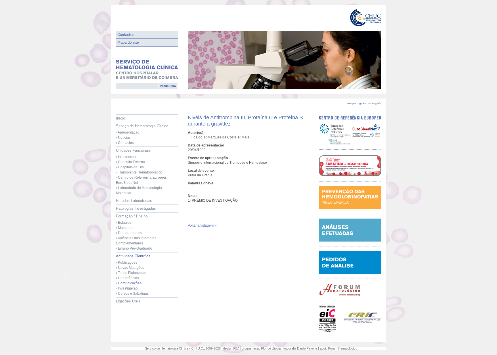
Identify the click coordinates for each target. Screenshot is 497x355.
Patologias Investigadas (136, 208)
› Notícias (123, 138)
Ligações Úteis (128, 301)
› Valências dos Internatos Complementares (136, 240)
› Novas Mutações (130, 268)
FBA (236, 348)
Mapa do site (128, 42)
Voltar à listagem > (202, 225)
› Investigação (127, 288)
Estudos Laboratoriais (134, 200)
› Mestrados (125, 228)
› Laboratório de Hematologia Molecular (139, 190)
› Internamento (127, 157)
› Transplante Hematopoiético (139, 172)
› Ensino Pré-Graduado (134, 248)
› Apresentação (127, 132)
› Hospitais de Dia (130, 167)
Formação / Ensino (136, 232)
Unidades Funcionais (141, 171)
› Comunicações (129, 283)
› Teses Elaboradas (131, 273)
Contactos (125, 34)
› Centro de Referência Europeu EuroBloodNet (141, 180)
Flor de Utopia (271, 348)
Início (120, 118)
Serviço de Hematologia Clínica (142, 134)
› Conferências (127, 278)
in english (374, 103)
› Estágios (123, 223)
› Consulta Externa (130, 162)
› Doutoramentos (129, 233)
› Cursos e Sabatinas (132, 294)
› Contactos (125, 143)
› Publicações (126, 263)
